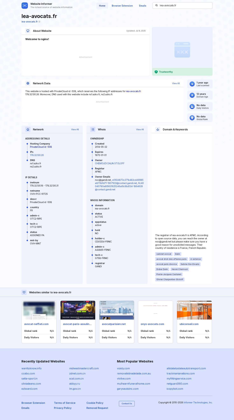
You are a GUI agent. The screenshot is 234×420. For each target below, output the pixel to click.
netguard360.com (177, 383)
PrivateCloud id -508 (41, 146)
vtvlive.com (124, 378)
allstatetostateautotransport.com (186, 368)
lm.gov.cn (75, 388)
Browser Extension (122, 5)
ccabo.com (28, 373)
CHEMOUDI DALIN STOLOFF (109, 163)
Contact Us (127, 403)
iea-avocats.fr (29, 21)
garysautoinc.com (127, 388)
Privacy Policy (62, 408)
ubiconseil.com (189, 324)
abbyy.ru (74, 383)
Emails (142, 5)
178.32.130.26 (37, 155)
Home (102, 5)
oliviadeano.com (31, 383)
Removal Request (97, 408)
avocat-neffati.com (36, 324)
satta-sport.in (29, 378)
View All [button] (176, 83)
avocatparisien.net (114, 324)
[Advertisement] (85, 66)
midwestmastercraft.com (84, 368)
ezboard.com (29, 388)
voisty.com (123, 368)
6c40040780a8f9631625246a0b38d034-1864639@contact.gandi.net (119, 186)
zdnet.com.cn (77, 373)
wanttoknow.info (31, 368)
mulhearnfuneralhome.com (133, 383)
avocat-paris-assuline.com (80, 324)
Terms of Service (64, 402)
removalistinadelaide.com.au (134, 373)
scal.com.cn (76, 378)
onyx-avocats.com (152, 324)
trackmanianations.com (181, 373)
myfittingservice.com (179, 378)
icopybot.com (175, 388)
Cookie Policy (94, 402)
